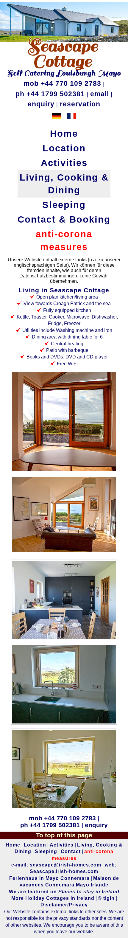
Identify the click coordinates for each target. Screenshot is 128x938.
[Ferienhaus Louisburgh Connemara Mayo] (53, 117)
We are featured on (64, 891)
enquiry (41, 104)
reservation (80, 104)
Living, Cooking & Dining (64, 183)
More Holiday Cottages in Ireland (52, 898)
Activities (64, 163)
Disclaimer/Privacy (64, 904)
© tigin (106, 898)
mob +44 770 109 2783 (62, 83)
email (99, 94)
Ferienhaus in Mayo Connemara (49, 878)
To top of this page (64, 835)
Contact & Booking (64, 219)
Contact (71, 851)
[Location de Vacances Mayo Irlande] (68, 117)
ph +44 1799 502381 (50, 94)
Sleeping (64, 205)
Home (64, 133)
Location (64, 148)
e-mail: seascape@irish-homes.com (56, 864)
